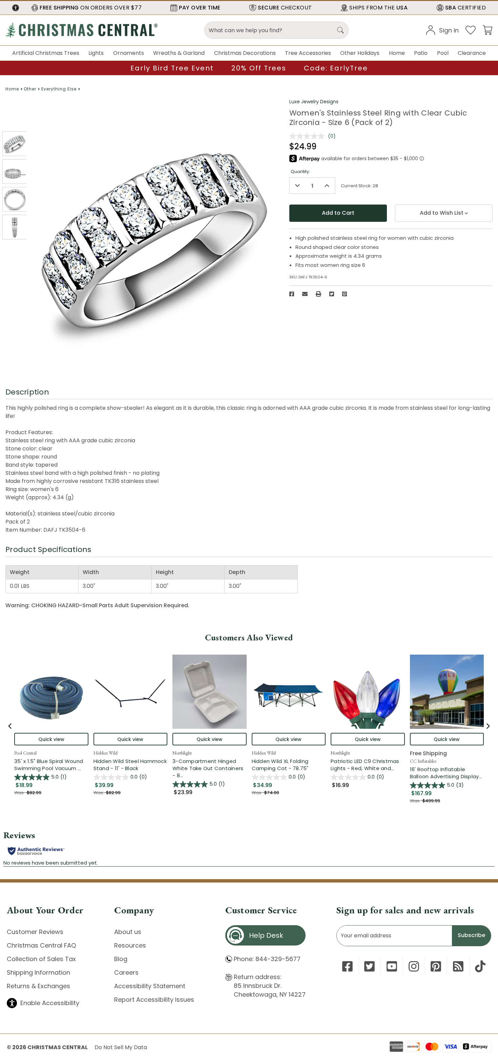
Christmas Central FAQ (41, 945)
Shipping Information (38, 972)
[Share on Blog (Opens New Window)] (458, 966)
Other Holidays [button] (359, 53)
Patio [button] (421, 53)
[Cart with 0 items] (487, 30)
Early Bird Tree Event (172, 68)
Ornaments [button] (128, 53)
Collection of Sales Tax (41, 959)
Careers (126, 972)
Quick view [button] (51, 739)
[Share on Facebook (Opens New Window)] (291, 294)
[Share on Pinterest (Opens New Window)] (344, 294)
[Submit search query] (340, 30)
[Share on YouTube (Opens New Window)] (392, 966)
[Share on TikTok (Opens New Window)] (480, 966)
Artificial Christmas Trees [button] (45, 53)
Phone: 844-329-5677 (267, 959)
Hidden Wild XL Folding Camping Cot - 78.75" (280, 765)
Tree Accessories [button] (308, 53)
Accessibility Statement (149, 986)
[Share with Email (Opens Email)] (305, 294)
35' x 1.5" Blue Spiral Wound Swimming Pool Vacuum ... (51, 765)
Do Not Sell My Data (121, 1047)
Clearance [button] (472, 53)
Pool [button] (443, 53)
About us (127, 932)
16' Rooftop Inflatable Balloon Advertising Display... (447, 773)
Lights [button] (96, 53)
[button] (15, 7)
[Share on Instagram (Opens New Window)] (414, 966)
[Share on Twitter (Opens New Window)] (331, 294)
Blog (120, 959)
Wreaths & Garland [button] (179, 53)
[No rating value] (308, 136)
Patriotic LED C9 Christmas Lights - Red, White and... (368, 765)
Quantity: (300, 171)
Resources (130, 945)
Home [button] (397, 53)
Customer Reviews (35, 932)
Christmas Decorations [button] (245, 53)
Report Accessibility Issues (154, 999)
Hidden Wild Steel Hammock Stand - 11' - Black (130, 765)
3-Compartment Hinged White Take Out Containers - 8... (209, 768)
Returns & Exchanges (38, 986)
